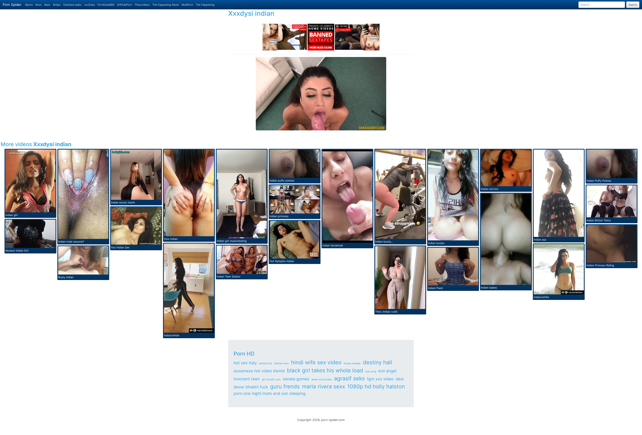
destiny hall (377, 362)
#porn (29, 4)
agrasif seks (349, 378)
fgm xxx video (380, 378)
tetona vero (281, 363)
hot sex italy (245, 362)
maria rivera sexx (323, 386)
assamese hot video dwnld (259, 370)
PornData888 (105, 4)
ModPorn (187, 4)
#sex (47, 4)
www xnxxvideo (321, 379)
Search (632, 4)
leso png (370, 371)
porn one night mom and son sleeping (270, 393)
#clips (57, 4)
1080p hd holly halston (376, 386)
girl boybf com (271, 379)
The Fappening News (165, 4)
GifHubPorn (124, 4)
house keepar (352, 363)
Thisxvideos (142, 4)
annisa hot (265, 363)
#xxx (38, 4)
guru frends (285, 386)
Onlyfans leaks (72, 4)
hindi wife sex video (316, 362)
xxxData (89, 4)
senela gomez (296, 378)
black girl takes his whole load (325, 370)
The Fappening (205, 4)
